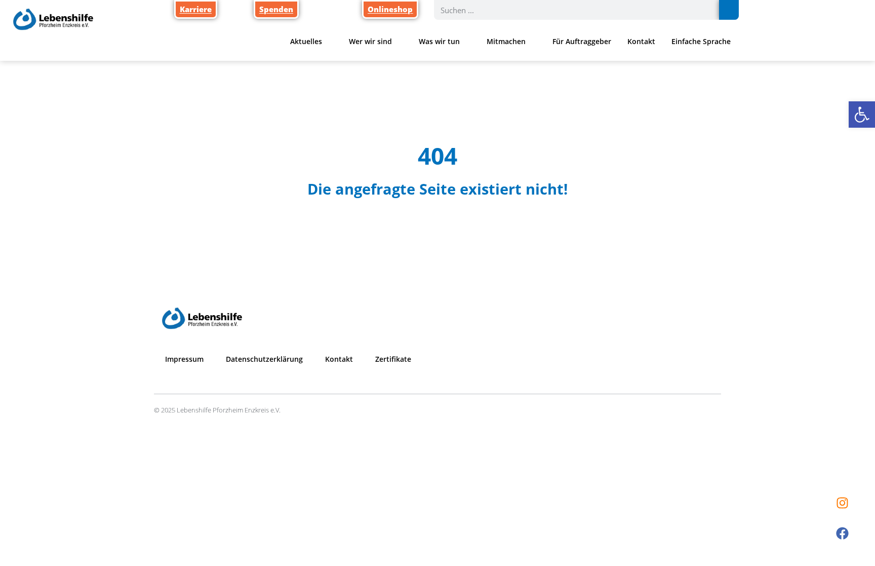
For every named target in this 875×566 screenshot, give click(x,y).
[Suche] (729, 10)
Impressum (184, 359)
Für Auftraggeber (581, 41)
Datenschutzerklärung (264, 359)
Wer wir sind (370, 41)
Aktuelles (306, 41)
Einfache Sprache (701, 41)
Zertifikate (393, 359)
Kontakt (641, 41)
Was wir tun (439, 41)
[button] (862, 114)
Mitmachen (506, 41)
